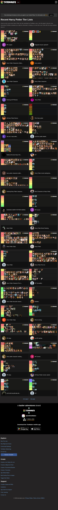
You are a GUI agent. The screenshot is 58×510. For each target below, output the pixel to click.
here (46, 15)
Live (18, 2)
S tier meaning (4, 492)
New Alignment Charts (6, 443)
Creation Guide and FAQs (7, 484)
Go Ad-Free (3, 451)
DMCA (42, 498)
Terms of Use (36, 498)
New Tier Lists (4, 441)
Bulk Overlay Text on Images (7, 475)
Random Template (9, 454)
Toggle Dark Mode (5, 478)
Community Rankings (6, 446)
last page (33, 399)
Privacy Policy (29, 498)
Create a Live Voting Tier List (7, 462)
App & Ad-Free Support (6, 489)
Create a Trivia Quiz (5, 470)
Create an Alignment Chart (7, 464)
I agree (51, 15)
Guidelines (3, 487)
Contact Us (3, 494)
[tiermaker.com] (8, 2)
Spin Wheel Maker (5, 472)
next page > (26, 399)
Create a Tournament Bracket (8, 467)
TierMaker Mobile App (6, 449)
